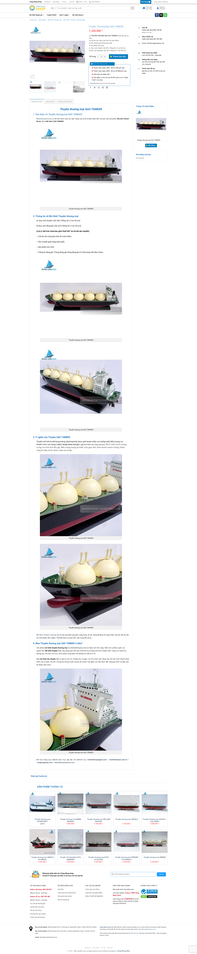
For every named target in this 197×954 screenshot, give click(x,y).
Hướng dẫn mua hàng (149, 59)
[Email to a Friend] (99, 88)
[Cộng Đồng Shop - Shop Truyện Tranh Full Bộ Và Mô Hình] (37, 8)
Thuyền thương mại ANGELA (126, 819)
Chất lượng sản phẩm (149, 53)
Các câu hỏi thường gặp (37, 903)
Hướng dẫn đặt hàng (65, 101)
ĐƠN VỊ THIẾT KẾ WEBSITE (94, 896)
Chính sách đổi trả (148, 68)
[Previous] (33, 51)
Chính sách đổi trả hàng (37, 917)
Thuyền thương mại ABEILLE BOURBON (42, 858)
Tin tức (64, 2)
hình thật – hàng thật (154, 55)
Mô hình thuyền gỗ (36, 15)
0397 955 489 (157, 39)
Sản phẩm (56, 2)
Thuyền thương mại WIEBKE (155, 857)
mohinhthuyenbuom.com (64, 762)
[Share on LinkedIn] (107, 88)
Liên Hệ (71, 2)
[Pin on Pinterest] (103, 88)
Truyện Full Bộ (51, 15)
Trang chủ (33, 20)
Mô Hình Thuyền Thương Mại (74, 20)
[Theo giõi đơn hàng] (144, 8)
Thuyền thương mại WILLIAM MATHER (98, 820)
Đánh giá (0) (50, 101)
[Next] (81, 51)
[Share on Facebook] (90, 88)
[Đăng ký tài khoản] (158, 8)
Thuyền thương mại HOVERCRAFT (42, 820)
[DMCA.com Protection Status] (149, 896)
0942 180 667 (157, 30)
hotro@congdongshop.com (155, 43)
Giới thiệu (61, 889)
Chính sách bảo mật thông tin (67, 893)
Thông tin (47, 2)
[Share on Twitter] (94, 88)
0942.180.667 (134, 933)
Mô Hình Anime (77, 15)
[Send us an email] (161, 15)
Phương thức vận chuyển (38, 914)
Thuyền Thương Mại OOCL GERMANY (70, 858)
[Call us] (165, 15)
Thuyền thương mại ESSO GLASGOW (98, 858)
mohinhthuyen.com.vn (118, 760)
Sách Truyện (63, 15)
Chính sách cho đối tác (92, 889)
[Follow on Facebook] (157, 15)
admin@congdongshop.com (147, 929)
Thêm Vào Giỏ (119, 57)
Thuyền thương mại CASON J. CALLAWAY (155, 820)
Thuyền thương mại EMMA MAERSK (70, 820)
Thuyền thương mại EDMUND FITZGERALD (126, 858)
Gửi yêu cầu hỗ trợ (36, 910)
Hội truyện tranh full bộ (65, 896)
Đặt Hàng (151, 145)
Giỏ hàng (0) (140, 158)
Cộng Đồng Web (123, 951)
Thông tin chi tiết (36, 101)
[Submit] (132, 8)
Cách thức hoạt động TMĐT (93, 893)
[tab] (37, 101)
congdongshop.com (44, 762)
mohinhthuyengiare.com (97, 760)
